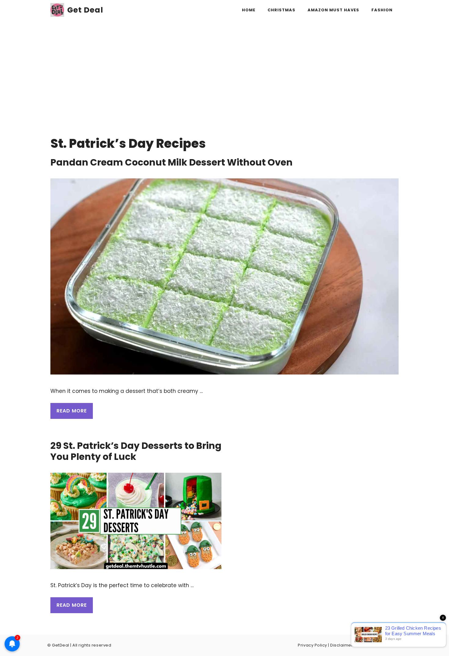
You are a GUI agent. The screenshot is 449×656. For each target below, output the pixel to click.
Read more (72, 410)
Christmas (281, 10)
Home (248, 10)
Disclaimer (341, 645)
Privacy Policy (312, 645)
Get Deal (85, 10)
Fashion (381, 10)
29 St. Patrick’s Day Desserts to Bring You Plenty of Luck (135, 451)
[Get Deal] (57, 10)
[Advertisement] (224, 66)
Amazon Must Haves (333, 10)
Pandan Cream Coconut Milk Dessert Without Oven (171, 162)
